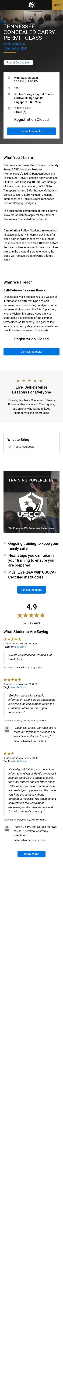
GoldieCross (19, 647)
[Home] (32, 5)
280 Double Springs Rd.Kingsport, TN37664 (34, 98)
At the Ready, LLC (14, 44)
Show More (31, 854)
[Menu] (6, 5)
